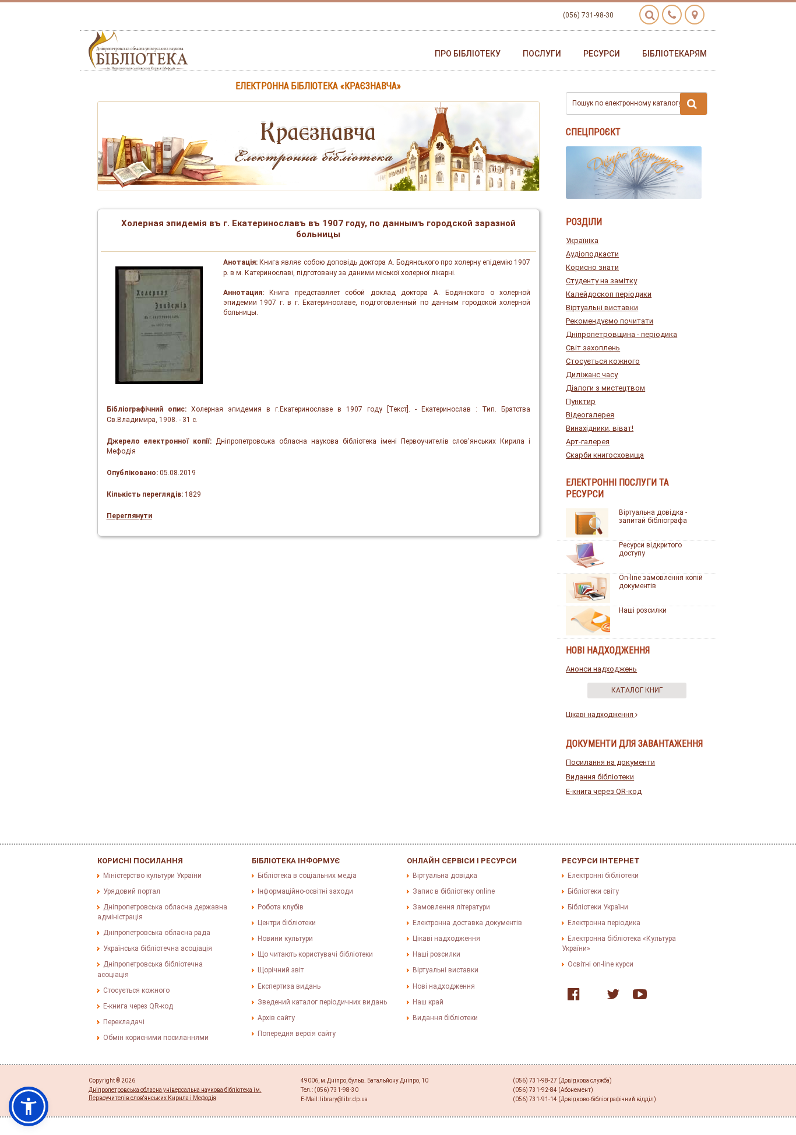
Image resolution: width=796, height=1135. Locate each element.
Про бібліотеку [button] (468, 53)
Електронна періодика (604, 923)
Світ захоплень (593, 347)
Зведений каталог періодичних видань (322, 1002)
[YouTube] (637, 997)
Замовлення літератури (451, 907)
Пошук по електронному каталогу (627, 103)
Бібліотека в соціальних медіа (307, 876)
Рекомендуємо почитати (609, 321)
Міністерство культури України (152, 876)
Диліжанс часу (592, 374)
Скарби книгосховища (605, 455)
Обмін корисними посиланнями (156, 1038)
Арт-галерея (588, 441)
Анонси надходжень (601, 669)
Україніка (582, 240)
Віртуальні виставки (602, 307)
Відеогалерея (590, 414)
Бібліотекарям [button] (674, 53)
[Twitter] (610, 997)
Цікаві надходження (600, 715)
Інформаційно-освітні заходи (305, 891)
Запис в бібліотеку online (454, 891)
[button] (28, 1106)
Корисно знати (592, 267)
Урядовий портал (131, 891)
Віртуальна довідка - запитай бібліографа (653, 516)
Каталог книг (637, 690)
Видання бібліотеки (600, 776)
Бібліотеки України (598, 907)
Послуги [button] (542, 53)
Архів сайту (276, 1018)
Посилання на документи (610, 762)
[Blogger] (590, 997)
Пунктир (581, 401)
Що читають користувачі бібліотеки (315, 954)
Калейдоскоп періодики (608, 294)
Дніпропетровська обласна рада (156, 933)
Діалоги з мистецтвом (605, 388)
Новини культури (285, 938)
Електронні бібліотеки (603, 876)
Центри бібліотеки (287, 923)
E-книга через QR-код (604, 791)
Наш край (428, 1002)
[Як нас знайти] (695, 14)
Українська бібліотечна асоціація (157, 948)
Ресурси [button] (601, 53)
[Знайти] (693, 104)
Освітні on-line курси (600, 964)
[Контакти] (672, 14)
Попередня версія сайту (297, 1033)
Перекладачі (124, 1022)
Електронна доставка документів (467, 923)
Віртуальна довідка (445, 876)
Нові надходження (444, 986)
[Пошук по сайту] (649, 14)
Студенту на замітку (601, 280)
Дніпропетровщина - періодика (621, 334)
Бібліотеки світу (593, 891)
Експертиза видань (289, 986)
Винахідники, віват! (599, 428)
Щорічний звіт (281, 970)
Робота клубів (281, 907)
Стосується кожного (603, 361)
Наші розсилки (643, 610)
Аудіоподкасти (592, 254)
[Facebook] (571, 997)
